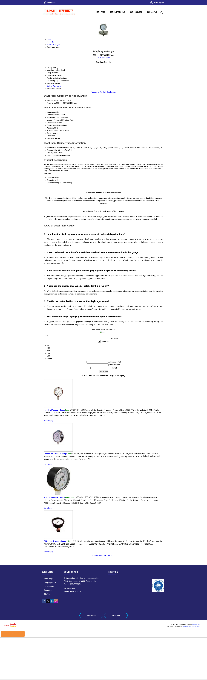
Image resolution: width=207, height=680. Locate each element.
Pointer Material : (62, 500)
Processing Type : (94, 413)
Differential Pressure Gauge (55, 541)
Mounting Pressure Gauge (54, 497)
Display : (113, 413)
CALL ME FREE (109, 555)
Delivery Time (52, 153)
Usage (49, 112)
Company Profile (117, 12)
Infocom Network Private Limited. (191, 626)
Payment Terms (53, 148)
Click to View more (54, 86)
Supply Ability (52, 150)
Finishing (50, 130)
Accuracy (50, 128)
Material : (71, 413)
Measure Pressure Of (55, 120)
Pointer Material (53, 125)
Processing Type (53, 117)
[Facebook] (44, 603)
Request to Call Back (98, 92)
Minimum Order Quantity (56, 100)
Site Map (47, 594)
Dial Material (51, 123)
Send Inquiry (159, 3)
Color (49, 136)
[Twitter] (48, 603)
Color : (78, 416)
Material (50, 115)
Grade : (96, 416)
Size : (95, 503)
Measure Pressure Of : (121, 410)
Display (49, 133)
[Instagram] (56, 603)
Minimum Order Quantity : (94, 410)
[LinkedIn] (52, 603)
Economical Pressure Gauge (55, 454)
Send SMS (116, 615)
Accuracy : (68, 547)
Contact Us (152, 12)
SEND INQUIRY (97, 555)
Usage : (61, 416)
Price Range (51, 103)
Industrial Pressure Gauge (54, 410)
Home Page (100, 12)
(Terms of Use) (196, 624)
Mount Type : (51, 459)
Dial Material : (145, 410)
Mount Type (51, 138)
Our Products (136, 12)
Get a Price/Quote (103, 58)
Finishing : (138, 413)
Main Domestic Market (55, 155)
